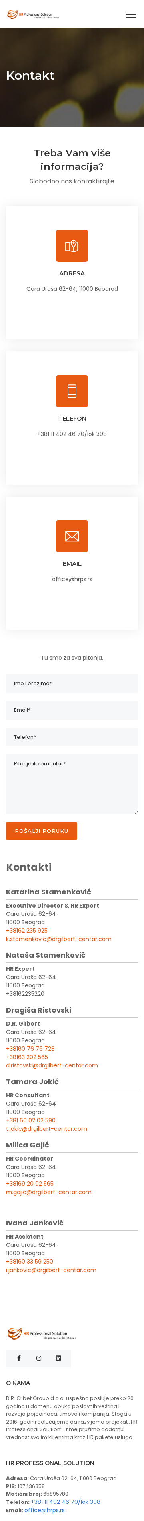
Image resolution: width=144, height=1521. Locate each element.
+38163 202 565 (27, 1057)
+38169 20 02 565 (30, 1184)
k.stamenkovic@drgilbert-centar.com (59, 939)
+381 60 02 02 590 (31, 1120)
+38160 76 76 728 (30, 1049)
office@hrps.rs (44, 1510)
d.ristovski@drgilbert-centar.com (52, 1065)
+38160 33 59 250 (29, 1262)
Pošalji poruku (41, 831)
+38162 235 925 (27, 931)
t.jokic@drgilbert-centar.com (46, 1129)
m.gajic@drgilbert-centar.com (49, 1192)
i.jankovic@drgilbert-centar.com (51, 1270)
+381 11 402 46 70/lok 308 (65, 1502)
